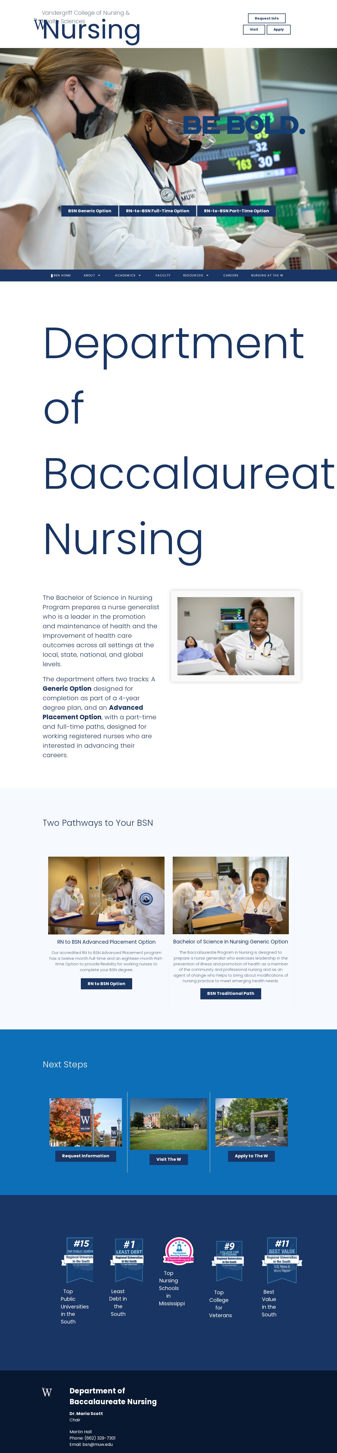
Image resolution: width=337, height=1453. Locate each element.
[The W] (40, 24)
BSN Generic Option (89, 211)
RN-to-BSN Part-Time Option (236, 211)
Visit (254, 29)
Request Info (267, 18)
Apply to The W (251, 1156)
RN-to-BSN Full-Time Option (157, 211)
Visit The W (168, 1159)
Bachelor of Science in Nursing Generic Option (230, 941)
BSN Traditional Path (230, 993)
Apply (279, 29)
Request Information (85, 1156)
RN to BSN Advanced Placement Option (106, 942)
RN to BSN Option (106, 984)
